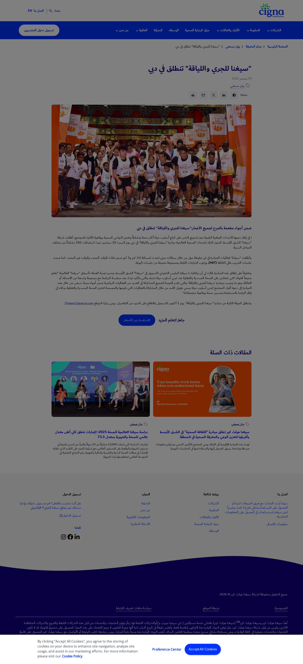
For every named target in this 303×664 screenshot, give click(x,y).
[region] (151, 649)
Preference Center (166, 649)
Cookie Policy (72, 656)
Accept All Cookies (203, 649)
